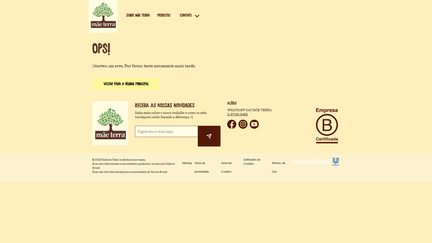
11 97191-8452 (237, 114)
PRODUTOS (163, 15)
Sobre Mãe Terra (138, 15)
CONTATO (185, 15)
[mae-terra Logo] (103, 32)
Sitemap (187, 163)
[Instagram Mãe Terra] (243, 127)
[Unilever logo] (336, 164)
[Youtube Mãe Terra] (254, 127)
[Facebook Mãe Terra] (231, 127)
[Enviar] (209, 136)
